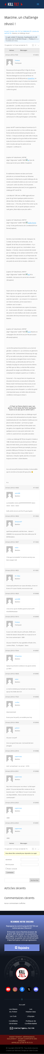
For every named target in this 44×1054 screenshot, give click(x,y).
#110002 (36, 542)
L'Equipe (30, 1016)
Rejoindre (23, 948)
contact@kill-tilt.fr (24, 1028)
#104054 (36, 55)
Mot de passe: (10, 864)
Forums (12, 31)
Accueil (6, 31)
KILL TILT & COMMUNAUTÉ (23, 31)
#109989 (36, 771)
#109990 (36, 803)
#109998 (36, 593)
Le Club (13, 1016)
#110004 (36, 516)
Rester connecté (12, 869)
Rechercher (34, 880)
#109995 (36, 674)
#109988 (36, 751)
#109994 (36, 722)
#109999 (36, 617)
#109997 (36, 651)
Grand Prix (31, 78)
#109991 (36, 823)
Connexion (10, 872)
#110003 (36, 488)
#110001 (36, 570)
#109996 (36, 697)
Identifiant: (9, 860)
